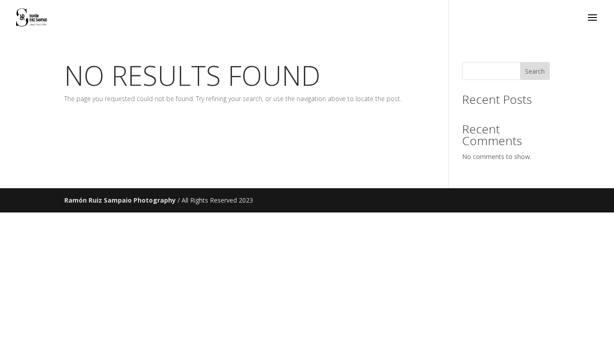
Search (535, 71)
